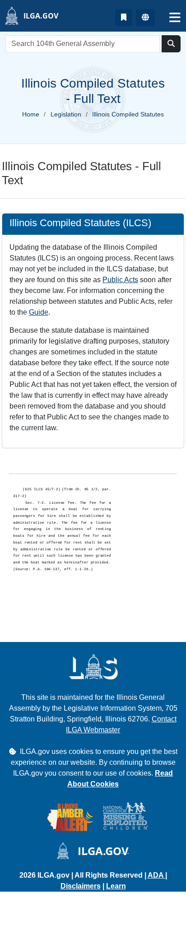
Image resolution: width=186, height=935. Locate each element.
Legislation (66, 114)
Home (30, 114)
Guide (38, 312)
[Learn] (123, 17)
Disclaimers (80, 886)
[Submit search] (171, 43)
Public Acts (120, 280)
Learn (116, 886)
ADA (156, 875)
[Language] (145, 17)
